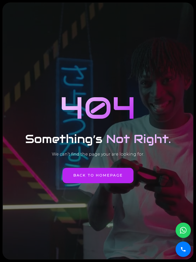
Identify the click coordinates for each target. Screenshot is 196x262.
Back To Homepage (98, 175)
